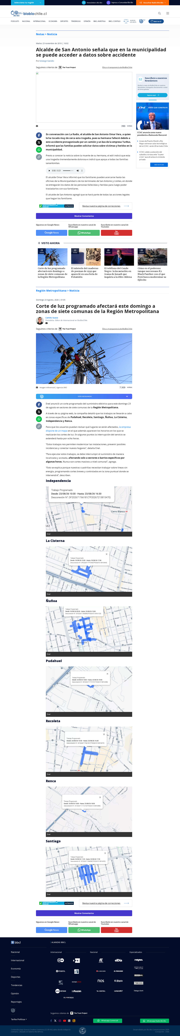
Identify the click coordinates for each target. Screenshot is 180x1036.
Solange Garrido (47, 61)
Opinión (87, 21)
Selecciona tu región (24, 2)
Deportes (64, 21)
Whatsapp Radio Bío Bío (156, 1021)
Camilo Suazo (51, 317)
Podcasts (15, 21)
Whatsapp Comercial (109, 1020)
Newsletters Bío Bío (94, 2)
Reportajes (16, 1001)
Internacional (39, 21)
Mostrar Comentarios (84, 216)
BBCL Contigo (114, 21)
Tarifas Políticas (18, 1019)
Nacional (26, 21)
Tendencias (76, 21)
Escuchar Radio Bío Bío (153, 2)
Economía (53, 21)
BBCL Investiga (100, 21)
